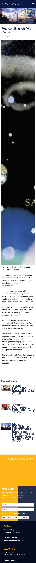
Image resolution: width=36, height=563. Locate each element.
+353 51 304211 (10, 560)
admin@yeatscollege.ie (13, 540)
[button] (33, 4)
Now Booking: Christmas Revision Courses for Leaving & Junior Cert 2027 (23, 432)
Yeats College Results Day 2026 (23, 389)
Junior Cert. (8, 513)
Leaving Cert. (20, 513)
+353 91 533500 (10, 538)
